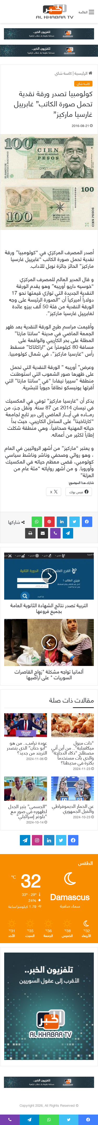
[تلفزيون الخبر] (54, 11)
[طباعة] (30, 533)
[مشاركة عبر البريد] (43, 533)
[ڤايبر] (55, 533)
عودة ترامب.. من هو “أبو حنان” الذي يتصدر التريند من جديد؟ (27, 747)
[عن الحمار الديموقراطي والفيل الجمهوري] (72, 788)
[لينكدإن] (62, 522)
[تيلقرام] (68, 533)
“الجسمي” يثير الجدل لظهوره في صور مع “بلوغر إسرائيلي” (27, 811)
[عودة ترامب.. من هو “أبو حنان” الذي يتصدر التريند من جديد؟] (25, 725)
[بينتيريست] (49, 522)
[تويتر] (74, 522)
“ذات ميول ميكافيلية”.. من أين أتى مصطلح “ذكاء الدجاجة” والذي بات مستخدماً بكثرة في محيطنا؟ (72, 752)
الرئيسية (81, 73)
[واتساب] (37, 522)
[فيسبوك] (87, 522)
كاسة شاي (63, 73)
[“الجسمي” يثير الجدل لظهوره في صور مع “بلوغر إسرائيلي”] (25, 788)
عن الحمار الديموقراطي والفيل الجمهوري (73, 808)
